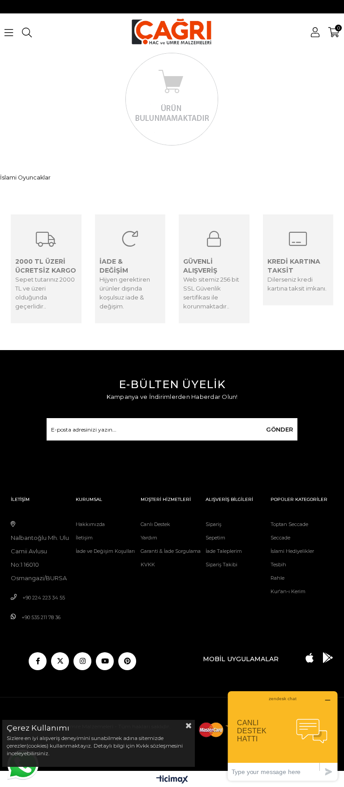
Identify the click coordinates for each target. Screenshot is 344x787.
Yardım (149, 538)
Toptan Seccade (289, 524)
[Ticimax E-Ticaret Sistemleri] (172, 780)
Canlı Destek (155, 524)
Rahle (277, 578)
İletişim (84, 538)
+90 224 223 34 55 (43, 598)
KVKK (148, 564)
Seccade (280, 538)
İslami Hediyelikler (292, 551)
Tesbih (278, 564)
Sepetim (215, 538)
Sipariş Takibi (221, 564)
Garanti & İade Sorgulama (171, 551)
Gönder (279, 429)
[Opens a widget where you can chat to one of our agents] (282, 736)
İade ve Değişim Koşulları (105, 551)
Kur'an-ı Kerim (288, 591)
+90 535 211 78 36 (41, 617)
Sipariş (213, 524)
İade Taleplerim (224, 551)
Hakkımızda (90, 524)
